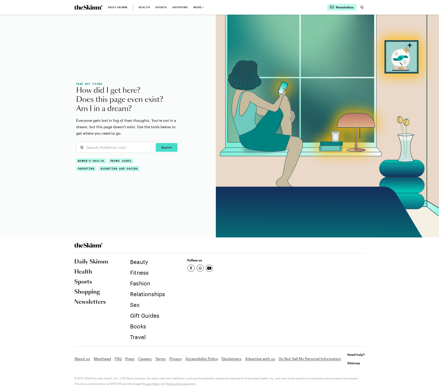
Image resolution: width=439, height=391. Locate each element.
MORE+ (198, 7)
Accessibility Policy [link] (201, 358)
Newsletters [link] (90, 302)
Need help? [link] (356, 354)
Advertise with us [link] (260, 358)
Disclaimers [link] (231, 358)
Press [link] (129, 358)
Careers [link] (145, 358)
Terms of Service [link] (177, 383)
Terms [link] (160, 358)
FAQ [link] (118, 358)
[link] (88, 7)
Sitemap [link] (353, 363)
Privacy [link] (175, 358)
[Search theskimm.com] (362, 7)
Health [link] (144, 7)
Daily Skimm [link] (117, 7)
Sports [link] (161, 7)
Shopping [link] (180, 7)
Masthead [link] (102, 358)
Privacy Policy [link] (151, 383)
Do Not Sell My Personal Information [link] (310, 358)
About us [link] (82, 358)
